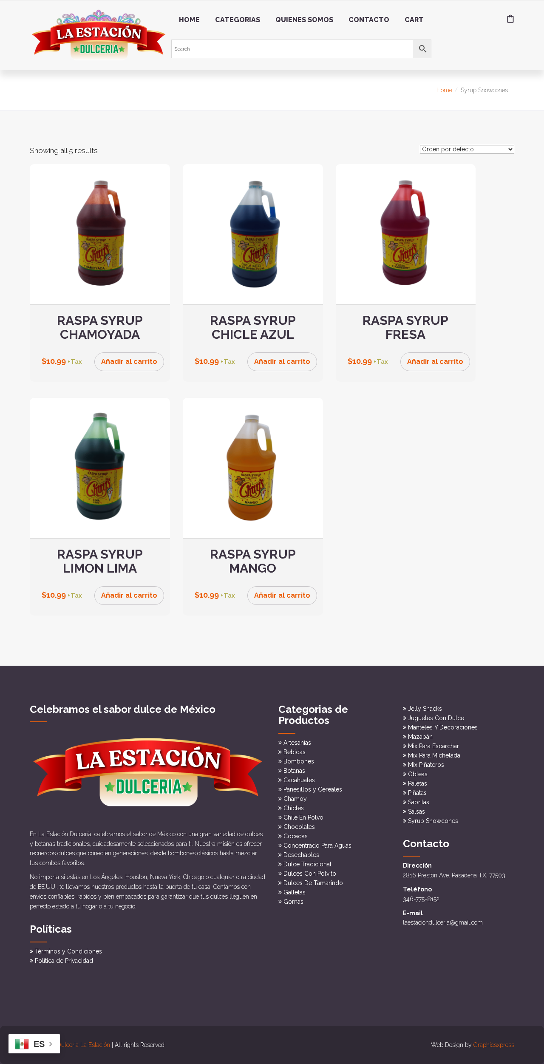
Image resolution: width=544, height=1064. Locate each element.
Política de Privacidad (64, 960)
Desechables (301, 854)
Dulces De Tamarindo (313, 883)
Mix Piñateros (426, 764)
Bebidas (294, 752)
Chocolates (299, 826)
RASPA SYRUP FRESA (405, 327)
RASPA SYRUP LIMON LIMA (100, 561)
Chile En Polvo (303, 817)
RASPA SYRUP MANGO (253, 561)
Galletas (294, 892)
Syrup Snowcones (433, 820)
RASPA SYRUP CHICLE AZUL (253, 327)
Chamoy (295, 798)
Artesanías (297, 742)
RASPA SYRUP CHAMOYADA (100, 327)
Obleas (418, 774)
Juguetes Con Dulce (436, 718)
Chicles (293, 808)
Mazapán (420, 736)
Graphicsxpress (493, 1044)
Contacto (368, 20)
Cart (414, 20)
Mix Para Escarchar (433, 746)
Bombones (298, 761)
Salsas (416, 811)
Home (189, 20)
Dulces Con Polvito (309, 873)
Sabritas (418, 802)
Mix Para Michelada (434, 755)
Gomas (293, 901)
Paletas (417, 783)
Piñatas (417, 792)
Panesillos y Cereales (312, 789)
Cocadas (295, 836)
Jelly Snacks (425, 708)
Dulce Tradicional (307, 864)
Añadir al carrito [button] (129, 362)
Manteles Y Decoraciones (443, 727)
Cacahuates (299, 780)
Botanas (294, 770)
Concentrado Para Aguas (317, 845)
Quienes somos (304, 20)
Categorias (237, 20)
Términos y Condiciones (68, 951)
